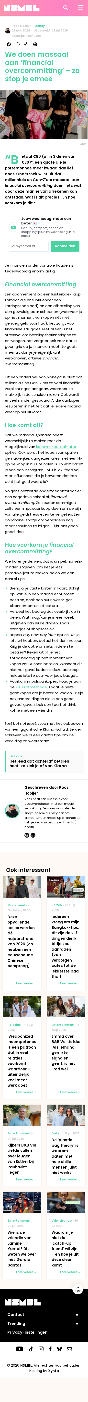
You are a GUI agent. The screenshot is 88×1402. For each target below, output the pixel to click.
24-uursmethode (31, 687)
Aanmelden (65, 246)
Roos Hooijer (21, 26)
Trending (16, 1323)
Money (39, 26)
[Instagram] (26, 835)
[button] (73, 1315)
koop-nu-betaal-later (56, 446)
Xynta (53, 1370)
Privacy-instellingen (27, 1332)
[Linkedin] (33, 835)
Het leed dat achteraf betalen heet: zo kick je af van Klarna (39, 763)
